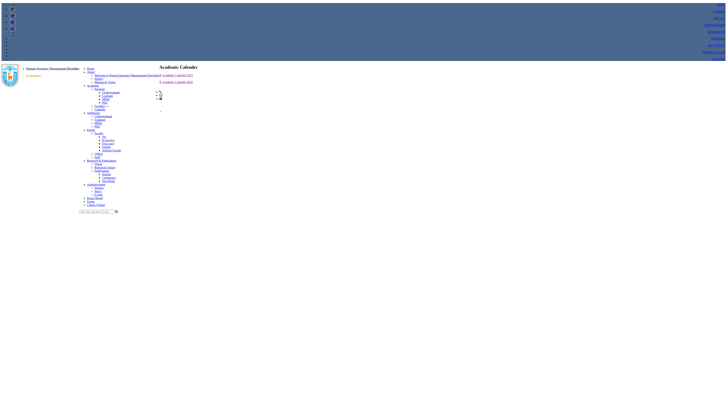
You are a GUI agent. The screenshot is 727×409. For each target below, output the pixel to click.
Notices (99, 188)
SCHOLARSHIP (714, 25)
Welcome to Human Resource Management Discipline (126, 75)
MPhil (105, 99)
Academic (93, 85)
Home (90, 68)
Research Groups (104, 167)
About (90, 72)
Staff (97, 157)
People (91, 130)
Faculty (98, 133)
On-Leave (108, 143)
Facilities (99, 106)
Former (106, 147)
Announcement (96, 184)
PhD (105, 102)
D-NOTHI (719, 59)
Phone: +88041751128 (176, 92)
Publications (101, 170)
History (98, 78)
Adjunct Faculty (111, 150)
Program (99, 89)
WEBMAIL (718, 38)
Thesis (98, 164)
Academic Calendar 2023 (177, 75)
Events (98, 194)
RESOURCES (716, 32)
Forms (90, 201)
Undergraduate (111, 92)
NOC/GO (719, 18)
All (104, 136)
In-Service (108, 140)
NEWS (721, 4)
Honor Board (95, 198)
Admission (93, 113)
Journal (106, 174)
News (97, 191)
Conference (109, 177)
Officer (98, 153)
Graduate (107, 96)
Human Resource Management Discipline (52, 68)
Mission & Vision (104, 82)
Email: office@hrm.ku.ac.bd (180, 95)
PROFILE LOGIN (714, 52)
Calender (99, 109)
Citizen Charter (96, 205)
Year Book (108, 181)
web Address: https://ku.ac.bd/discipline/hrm (189, 98)
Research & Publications (101, 160)
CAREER (719, 11)
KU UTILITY (716, 45)
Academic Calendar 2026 (177, 82)
